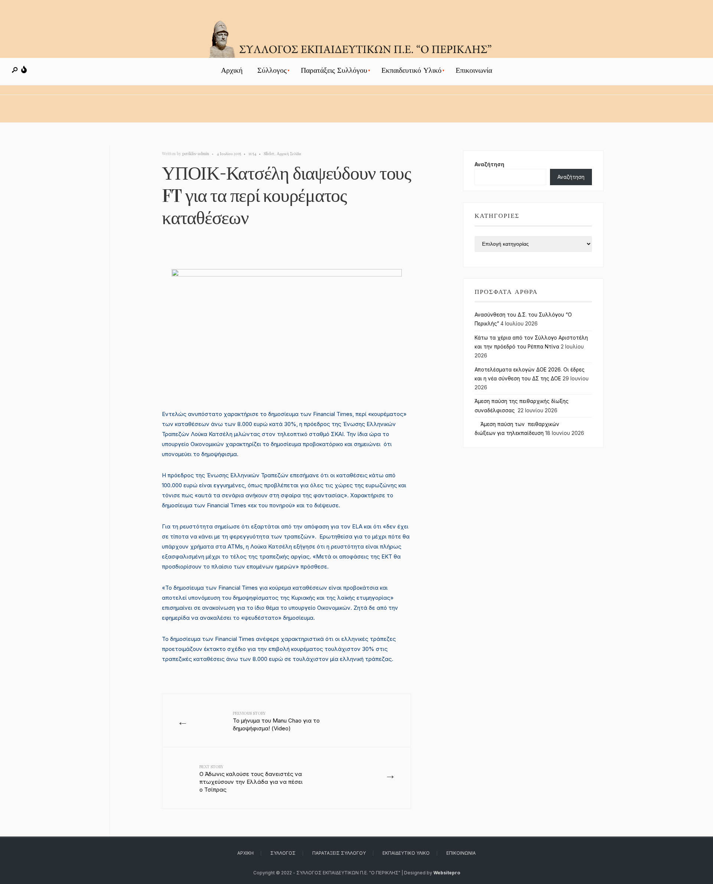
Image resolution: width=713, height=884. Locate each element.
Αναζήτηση (489, 164)
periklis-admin (195, 153)
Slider (269, 153)
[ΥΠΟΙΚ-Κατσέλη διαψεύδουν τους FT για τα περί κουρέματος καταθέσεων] (286, 328)
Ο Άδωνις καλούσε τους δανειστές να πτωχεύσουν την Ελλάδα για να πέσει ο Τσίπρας (251, 778)
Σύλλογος (272, 70)
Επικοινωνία (474, 70)
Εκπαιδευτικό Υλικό (411, 70)
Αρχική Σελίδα (289, 153)
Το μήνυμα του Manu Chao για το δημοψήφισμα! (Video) (276, 721)
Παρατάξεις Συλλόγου (334, 70)
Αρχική (231, 70)
